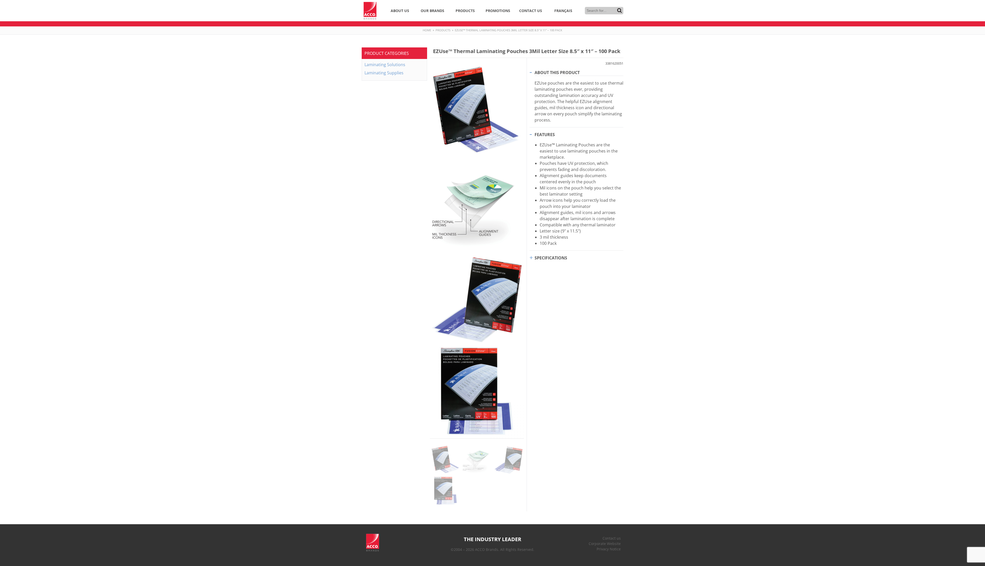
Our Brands (432, 10)
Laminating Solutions (385, 64)
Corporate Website (605, 543)
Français (563, 10)
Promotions (498, 10)
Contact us (612, 538)
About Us (400, 10)
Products (465, 10)
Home (427, 30)
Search (619, 10)
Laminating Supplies (384, 73)
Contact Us (530, 10)
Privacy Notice (609, 549)
